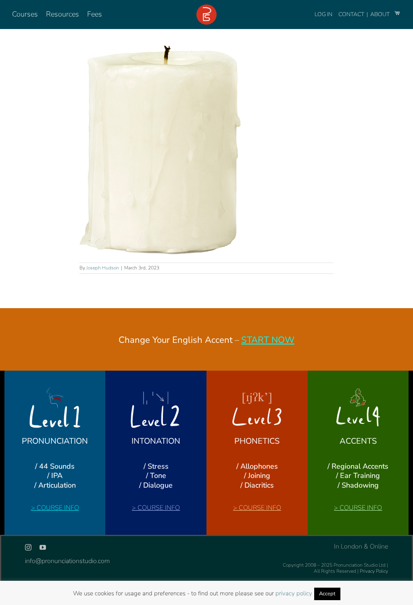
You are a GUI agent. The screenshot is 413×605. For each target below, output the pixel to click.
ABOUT (380, 14)
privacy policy (293, 593)
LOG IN (323, 14)
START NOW (267, 340)
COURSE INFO (58, 507)
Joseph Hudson (102, 268)
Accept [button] (327, 593)
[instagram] (28, 547)
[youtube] (43, 547)
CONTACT (351, 14)
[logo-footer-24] (206, 7)
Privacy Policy (374, 571)
